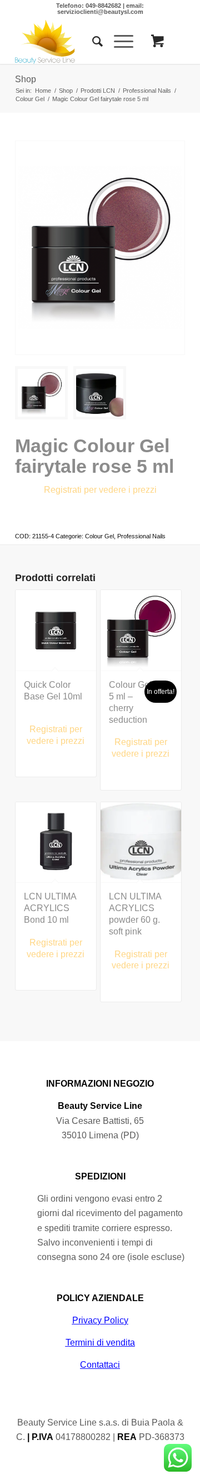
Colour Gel (99, 536)
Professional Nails (141, 536)
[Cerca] (92, 41)
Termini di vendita (100, 1342)
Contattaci (100, 1364)
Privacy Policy (100, 1320)
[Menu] (118, 41)
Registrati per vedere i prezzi (100, 489)
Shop (25, 79)
